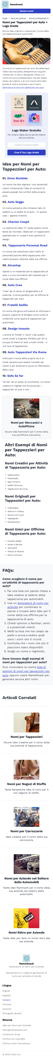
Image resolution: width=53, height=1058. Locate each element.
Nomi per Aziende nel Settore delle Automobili (26, 880)
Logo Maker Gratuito (26, 130)
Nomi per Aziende (18, 18)
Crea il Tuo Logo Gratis (26, 152)
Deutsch (6, 1009)
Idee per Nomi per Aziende (16, 1025)
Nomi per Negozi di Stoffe (26, 784)
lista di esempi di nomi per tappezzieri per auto (26, 671)
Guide (4, 18)
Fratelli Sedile (17, 305)
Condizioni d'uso (11, 1034)
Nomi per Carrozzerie (26, 831)
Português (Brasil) (11, 1013)
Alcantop (14, 265)
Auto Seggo (16, 202)
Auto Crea (15, 285)
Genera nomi (26, 11)
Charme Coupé (18, 222)
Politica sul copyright (13, 1038)
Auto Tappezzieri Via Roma (27, 352)
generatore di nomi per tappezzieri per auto (23, 87)
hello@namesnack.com (14, 1030)
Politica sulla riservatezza (16, 1043)
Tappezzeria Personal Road (27, 245)
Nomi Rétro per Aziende (26, 932)
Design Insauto (18, 328)
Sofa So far (15, 376)
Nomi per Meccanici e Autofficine (26, 424)
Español (6, 995)
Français (6, 1004)
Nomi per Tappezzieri (27, 737)
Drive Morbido (17, 178)
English (6, 991)
